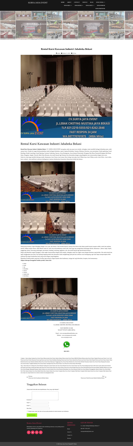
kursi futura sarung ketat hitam (32, 367)
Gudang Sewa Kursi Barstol (37, 365)
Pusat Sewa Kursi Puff (81, 367)
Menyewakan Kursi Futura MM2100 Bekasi (72, 358)
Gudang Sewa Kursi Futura (37, 358)
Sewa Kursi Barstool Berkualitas (61, 369)
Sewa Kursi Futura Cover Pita (60, 363)
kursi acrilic (93, 365)
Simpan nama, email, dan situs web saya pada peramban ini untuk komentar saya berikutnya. (48, 411)
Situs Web (29, 408)
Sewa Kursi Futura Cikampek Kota (46, 363)
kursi (89, 365)
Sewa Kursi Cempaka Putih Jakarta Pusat (102, 371)
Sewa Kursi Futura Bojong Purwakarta (101, 361)
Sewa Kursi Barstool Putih (74, 369)
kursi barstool (108, 365)
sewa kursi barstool (49, 369)
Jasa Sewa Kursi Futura (72, 365)
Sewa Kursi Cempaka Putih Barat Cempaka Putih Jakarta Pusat (79, 371)
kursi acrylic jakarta (100, 365)
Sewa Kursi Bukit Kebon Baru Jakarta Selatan (42, 371)
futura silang (28, 358)
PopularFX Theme (72, 444)
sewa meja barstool (29, 372)
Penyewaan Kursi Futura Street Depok (86, 360)
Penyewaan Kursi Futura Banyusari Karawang (31, 360)
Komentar (29, 399)
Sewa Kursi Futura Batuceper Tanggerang (51, 361)
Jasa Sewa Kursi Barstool (61, 365)
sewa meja (23, 372)
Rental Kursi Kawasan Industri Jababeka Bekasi (31, 361)
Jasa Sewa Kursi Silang (83, 365)
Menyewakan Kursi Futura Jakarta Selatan (53, 358)
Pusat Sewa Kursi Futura (47, 367)
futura (25, 365)
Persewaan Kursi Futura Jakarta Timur (103, 360)
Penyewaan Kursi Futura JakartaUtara (69, 360)
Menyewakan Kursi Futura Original (90, 358)
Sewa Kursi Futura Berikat (67, 361)
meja (40, 367)
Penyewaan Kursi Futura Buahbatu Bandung (51, 360)
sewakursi (41, 372)
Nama (28, 402)
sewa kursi (109, 367)
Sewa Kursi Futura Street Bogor (74, 363)
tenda (52, 372)
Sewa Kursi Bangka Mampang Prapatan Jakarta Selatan (33, 369)
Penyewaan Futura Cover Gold (105, 358)
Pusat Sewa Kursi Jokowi (58, 367)
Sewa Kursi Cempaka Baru (59, 371)
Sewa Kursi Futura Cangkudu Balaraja (29, 363)
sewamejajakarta (47, 372)
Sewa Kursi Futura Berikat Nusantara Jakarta (83, 361)
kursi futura (23, 367)
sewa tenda (36, 372)
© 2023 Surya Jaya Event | (62, 444)
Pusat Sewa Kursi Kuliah (70, 367)
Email (28, 405)
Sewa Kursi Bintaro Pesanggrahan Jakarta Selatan (91, 369)
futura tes (28, 365)
